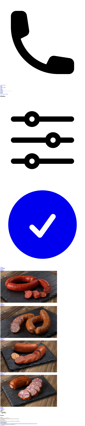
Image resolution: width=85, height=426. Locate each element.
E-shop (1, 86)
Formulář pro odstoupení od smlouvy (29, 423)
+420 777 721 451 (3, 85)
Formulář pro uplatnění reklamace (19, 423)
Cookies (36, 423)
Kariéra (1, 89)
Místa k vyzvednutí (3, 87)
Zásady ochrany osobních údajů (10, 423)
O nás (1, 88)
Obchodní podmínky (3, 423)
